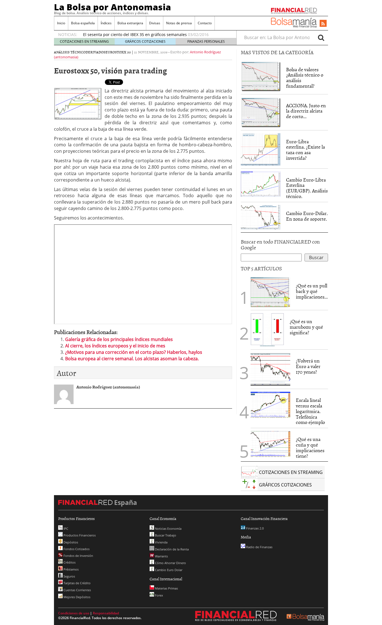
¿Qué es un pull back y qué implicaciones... (312, 291)
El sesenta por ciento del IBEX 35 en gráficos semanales (135, 34)
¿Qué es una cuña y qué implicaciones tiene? (310, 447)
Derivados (95, 52)
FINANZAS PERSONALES (206, 41)
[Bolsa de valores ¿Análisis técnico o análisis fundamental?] (260, 76)
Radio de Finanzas (258, 547)
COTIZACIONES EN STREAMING (84, 41)
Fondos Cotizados (76, 549)
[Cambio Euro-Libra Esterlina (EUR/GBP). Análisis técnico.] (260, 183)
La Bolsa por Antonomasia (112, 7)
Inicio (61, 23)
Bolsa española (83, 23)
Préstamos (71, 569)
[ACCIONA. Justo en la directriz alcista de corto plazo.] (260, 112)
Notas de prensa (179, 23)
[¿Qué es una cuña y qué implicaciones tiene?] (270, 443)
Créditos (69, 562)
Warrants (161, 556)
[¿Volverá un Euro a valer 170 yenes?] (270, 369)
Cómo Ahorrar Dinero (170, 563)
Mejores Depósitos (76, 597)
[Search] (321, 37)
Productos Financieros (79, 535)
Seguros (69, 576)
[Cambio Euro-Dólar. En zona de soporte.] (260, 217)
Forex (158, 595)
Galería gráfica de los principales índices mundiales (119, 339)
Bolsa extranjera (130, 23)
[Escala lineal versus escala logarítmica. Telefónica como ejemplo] (270, 404)
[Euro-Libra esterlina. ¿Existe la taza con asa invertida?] (260, 149)
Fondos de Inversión (78, 556)
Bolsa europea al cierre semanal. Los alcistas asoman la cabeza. (132, 359)
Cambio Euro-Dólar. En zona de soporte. (307, 216)
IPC (65, 528)
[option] (154, 35)
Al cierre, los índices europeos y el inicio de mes (115, 346)
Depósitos (70, 542)
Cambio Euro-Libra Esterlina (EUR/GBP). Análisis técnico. (307, 188)
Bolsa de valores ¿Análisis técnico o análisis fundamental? (304, 78)
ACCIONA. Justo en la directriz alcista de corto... (306, 111)
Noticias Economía (167, 528)
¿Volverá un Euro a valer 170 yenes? (308, 366)
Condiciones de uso (73, 613)
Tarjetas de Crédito (77, 583)
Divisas (154, 23)
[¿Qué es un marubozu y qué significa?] (267, 329)
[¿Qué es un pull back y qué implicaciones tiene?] (270, 292)
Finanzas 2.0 (254, 528)
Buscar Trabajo (165, 535)
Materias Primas (166, 588)
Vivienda (161, 542)
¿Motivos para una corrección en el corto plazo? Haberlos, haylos (133, 352)
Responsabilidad (106, 613)
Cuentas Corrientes (77, 590)
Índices (106, 23)
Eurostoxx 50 (118, 52)
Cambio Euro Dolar (168, 570)
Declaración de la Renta (171, 549)
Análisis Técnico (70, 52)
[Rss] (323, 24)
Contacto (205, 23)
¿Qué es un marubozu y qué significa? (306, 327)
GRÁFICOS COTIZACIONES (145, 41)
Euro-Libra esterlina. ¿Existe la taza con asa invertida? (305, 150)
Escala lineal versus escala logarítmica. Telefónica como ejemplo (310, 411)
